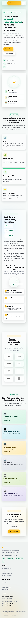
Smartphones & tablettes (7, 571)
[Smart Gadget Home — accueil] (4, 3)
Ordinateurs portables (7, 568)
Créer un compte (13, 3)
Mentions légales (5, 615)
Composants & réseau (7, 575)
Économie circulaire (6, 585)
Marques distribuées (6, 587)
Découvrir (7, 49)
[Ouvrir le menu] (23, 3)
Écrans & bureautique (7, 573)
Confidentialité (13, 615)
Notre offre (4, 582)
